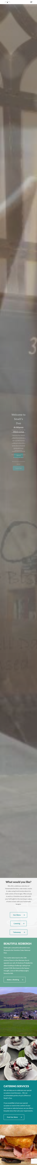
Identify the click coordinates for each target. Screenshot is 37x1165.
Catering (18, 455)
